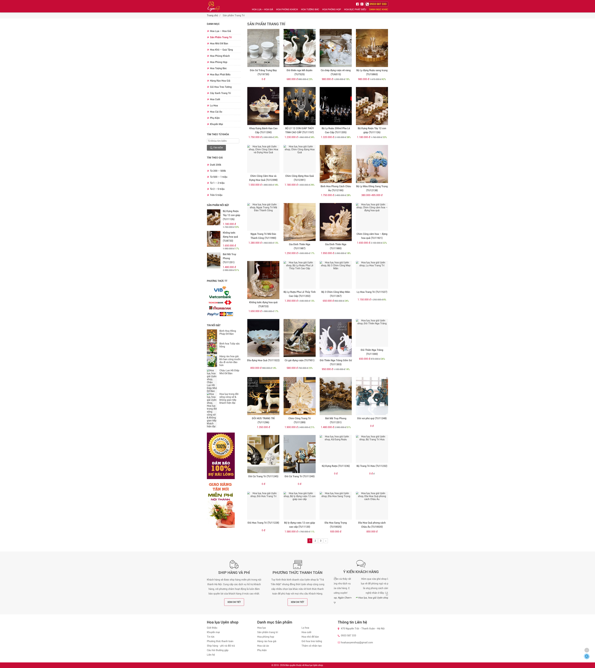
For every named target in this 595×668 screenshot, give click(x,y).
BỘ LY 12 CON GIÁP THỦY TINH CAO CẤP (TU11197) (299, 130)
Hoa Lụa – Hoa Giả (262, 9)
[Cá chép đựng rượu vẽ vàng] (336, 48)
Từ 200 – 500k (218, 170)
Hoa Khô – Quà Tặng (221, 49)
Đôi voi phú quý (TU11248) (372, 418)
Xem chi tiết (234, 602)
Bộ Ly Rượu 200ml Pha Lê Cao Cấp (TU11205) (336, 130)
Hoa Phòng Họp (331, 9)
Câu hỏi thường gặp (217, 650)
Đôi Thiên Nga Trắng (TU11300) (372, 352)
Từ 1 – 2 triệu (217, 182)
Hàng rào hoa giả (266, 641)
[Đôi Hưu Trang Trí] (263, 506)
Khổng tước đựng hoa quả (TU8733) (230, 236)
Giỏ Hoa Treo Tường (221, 86)
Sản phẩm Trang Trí (266, 24)
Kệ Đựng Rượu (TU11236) (336, 466)
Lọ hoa (305, 627)
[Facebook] (358, 3)
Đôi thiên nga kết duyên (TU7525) (299, 72)
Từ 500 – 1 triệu (218, 176)
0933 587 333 (348, 635)
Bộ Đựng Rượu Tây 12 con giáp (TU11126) (231, 215)
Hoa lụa (261, 627)
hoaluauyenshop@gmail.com (357, 642)
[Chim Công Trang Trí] (299, 396)
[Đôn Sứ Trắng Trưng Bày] (263, 48)
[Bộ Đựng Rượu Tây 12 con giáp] (213, 217)
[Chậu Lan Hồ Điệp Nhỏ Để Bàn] (212, 381)
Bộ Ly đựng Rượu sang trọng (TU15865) (372, 72)
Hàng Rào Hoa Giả (220, 80)
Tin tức (210, 636)
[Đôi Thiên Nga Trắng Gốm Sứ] (336, 338)
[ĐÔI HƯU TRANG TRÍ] (263, 396)
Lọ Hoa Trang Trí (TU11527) (372, 291)
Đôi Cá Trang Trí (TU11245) (263, 476)
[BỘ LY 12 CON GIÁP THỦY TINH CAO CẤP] (299, 106)
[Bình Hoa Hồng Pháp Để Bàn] (212, 335)
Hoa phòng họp (265, 636)
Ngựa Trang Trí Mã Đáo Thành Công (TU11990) (263, 235)
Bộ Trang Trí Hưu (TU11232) (372, 466)
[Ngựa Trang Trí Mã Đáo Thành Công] (263, 217)
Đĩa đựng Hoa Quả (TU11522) (263, 360)
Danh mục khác (378, 9)
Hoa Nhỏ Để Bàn (219, 43)
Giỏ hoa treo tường (312, 641)
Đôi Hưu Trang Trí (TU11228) (263, 522)
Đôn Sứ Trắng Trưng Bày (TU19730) (263, 72)
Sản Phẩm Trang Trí (221, 37)
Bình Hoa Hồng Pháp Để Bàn (227, 332)
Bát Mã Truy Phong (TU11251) (229, 258)
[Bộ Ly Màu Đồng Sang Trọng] (372, 164)
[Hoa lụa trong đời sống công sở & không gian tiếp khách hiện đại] (212, 410)
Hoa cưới (306, 632)
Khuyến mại (213, 632)
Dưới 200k (215, 164)
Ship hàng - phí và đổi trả (221, 645)
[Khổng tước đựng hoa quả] (213, 239)
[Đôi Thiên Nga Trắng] (372, 333)
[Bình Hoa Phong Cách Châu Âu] (336, 164)
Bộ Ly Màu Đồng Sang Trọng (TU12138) (372, 188)
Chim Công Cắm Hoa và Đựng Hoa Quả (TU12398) (263, 177)
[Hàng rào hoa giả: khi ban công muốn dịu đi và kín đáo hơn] (212, 361)
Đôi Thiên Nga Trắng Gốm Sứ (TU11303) (336, 362)
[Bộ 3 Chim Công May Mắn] (336, 275)
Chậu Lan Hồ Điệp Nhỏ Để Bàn (229, 372)
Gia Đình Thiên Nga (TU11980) (335, 246)
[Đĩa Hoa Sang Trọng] (336, 506)
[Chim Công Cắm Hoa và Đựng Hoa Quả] (263, 159)
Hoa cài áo (263, 645)
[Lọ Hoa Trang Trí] (372, 275)
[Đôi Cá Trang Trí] (263, 454)
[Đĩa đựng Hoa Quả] (263, 338)
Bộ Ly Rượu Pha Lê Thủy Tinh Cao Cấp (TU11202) (300, 293)
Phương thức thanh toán (297, 572)
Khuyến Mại (216, 124)
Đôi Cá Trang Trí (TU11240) (300, 476)
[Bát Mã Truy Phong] (213, 260)
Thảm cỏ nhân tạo (312, 645)
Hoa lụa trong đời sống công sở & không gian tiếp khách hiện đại (228, 398)
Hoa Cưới (215, 99)
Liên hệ (211, 654)
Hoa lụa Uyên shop (314, 665)
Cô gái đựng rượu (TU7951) (299, 360)
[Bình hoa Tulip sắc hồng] (212, 348)
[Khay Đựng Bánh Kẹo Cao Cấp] (263, 106)
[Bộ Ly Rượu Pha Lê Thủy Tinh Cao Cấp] (299, 275)
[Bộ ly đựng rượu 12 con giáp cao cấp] (299, 506)
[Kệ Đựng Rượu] (336, 449)
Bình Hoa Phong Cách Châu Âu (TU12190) (336, 188)
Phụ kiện (262, 650)
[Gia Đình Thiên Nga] (299, 222)
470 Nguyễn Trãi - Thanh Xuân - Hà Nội (363, 628)
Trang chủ (212, 15)
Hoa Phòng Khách (287, 9)
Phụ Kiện (215, 117)
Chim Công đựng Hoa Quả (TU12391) (299, 177)
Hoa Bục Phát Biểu (355, 9)
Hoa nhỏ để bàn (310, 636)
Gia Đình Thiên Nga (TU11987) (299, 246)
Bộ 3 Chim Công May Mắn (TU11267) (335, 293)
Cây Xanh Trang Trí (220, 93)
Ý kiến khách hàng (361, 572)
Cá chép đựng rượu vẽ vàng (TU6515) (336, 72)
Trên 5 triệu (216, 195)
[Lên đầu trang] (587, 650)
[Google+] (362, 3)
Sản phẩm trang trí (267, 632)
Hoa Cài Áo (216, 111)
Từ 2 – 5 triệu (217, 189)
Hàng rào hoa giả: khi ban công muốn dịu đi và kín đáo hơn (229, 361)
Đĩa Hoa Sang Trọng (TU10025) (336, 524)
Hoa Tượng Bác (310, 9)
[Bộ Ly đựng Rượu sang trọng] (372, 48)
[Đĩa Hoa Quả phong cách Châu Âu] (372, 506)
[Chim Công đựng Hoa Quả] (299, 159)
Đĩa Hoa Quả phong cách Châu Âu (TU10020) (372, 524)
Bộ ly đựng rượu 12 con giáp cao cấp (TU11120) (299, 524)
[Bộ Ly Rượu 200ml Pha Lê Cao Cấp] (336, 106)
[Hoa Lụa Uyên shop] (214, 6)
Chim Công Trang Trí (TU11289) (299, 420)
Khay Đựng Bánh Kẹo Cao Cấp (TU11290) (263, 130)
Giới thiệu (212, 627)
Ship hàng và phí (234, 572)
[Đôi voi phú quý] (372, 396)
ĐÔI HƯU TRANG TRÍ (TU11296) (263, 420)
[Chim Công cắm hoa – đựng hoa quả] (372, 217)
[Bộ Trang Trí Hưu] (372, 449)
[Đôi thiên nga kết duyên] (299, 48)
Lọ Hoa (214, 105)
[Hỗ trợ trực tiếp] (586, 656)
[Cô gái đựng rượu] (299, 338)
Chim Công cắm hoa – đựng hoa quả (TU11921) (372, 235)
